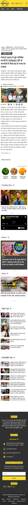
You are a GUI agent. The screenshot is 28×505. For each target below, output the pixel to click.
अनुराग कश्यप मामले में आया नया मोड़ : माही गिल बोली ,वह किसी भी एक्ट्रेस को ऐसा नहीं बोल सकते (17, 315)
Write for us (16, 499)
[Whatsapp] (22, 3)
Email (3, 471)
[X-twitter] (15, 3)
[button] (9, 105)
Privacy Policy (11, 501)
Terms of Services (21, 501)
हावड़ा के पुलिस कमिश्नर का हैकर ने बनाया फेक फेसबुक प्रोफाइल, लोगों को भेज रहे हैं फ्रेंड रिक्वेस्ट (17, 322)
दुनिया (12, 9)
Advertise (9, 499)
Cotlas (18, 496)
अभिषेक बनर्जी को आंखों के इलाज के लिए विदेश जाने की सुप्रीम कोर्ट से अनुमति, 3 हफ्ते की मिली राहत (18, 364)
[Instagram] (20, 3)
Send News (23, 499)
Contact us (14, 503)
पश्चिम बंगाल (20, 9)
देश (8, 9)
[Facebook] (12, 3)
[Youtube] (17, 3)
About (3, 499)
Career (4, 501)
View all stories (22, 166)
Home (2, 9)
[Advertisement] (14, 27)
